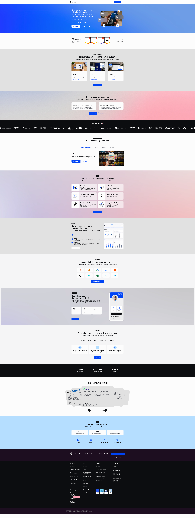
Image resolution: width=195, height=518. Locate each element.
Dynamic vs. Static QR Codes (101, 469)
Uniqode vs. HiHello (116, 480)
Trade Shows (85, 483)
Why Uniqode (72, 494)
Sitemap (71, 501)
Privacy (99, 510)
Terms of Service (104, 510)
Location (84, 469)
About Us (71, 492)
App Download (85, 470)
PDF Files (84, 468)
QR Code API (72, 472)
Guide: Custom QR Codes (100, 472)
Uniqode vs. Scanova (116, 471)
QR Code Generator (73, 468)
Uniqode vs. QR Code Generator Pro (118, 469)
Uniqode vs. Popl (115, 483)
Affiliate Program (73, 498)
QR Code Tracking (73, 473)
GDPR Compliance (125, 510)
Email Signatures (86, 480)
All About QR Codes (99, 468)
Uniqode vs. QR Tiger (116, 474)
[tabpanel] (98, 158)
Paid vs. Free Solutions (116, 470)
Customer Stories (73, 495)
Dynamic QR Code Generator (75, 469)
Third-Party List (118, 510)
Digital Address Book (73, 479)
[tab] (86, 147)
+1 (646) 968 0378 (86, 494)
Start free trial (118, 454)
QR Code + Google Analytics (101, 470)
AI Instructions (72, 502)
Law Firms (85, 486)
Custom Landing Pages (87, 472)
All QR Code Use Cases (87, 476)
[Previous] (89, 410)
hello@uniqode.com (86, 492)
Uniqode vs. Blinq (116, 481)
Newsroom (72, 499)
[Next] (105, 410)
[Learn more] (79, 71)
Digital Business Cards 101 (100, 476)
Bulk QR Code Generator (74, 470)
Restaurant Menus (86, 473)
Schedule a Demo (73, 483)
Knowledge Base (99, 480)
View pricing (118, 457)
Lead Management (86, 482)
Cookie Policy (111, 510)
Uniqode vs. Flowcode (116, 473)
